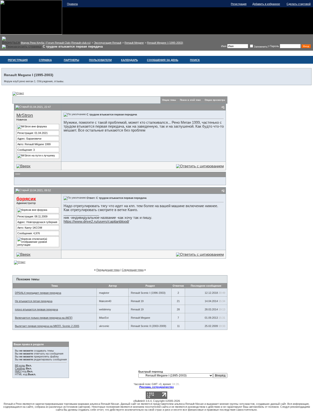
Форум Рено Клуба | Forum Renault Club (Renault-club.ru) (56, 42)
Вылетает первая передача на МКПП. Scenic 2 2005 (47, 326)
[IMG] (18, 371)
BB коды (20, 365)
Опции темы (169, 100)
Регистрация (238, 3)
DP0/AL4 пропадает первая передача (38, 292)
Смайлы (20, 368)
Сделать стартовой (299, 3)
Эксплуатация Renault (107, 42)
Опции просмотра (215, 100)
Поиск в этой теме (190, 100)
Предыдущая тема (108, 269)
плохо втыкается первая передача (36, 309)
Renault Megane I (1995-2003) (165, 42)
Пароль (274, 46)
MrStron (24, 115)
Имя (223, 46)
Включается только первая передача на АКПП (43, 317)
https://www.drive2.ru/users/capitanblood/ (96, 222)
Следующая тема (133, 269)
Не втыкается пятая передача (33, 301)
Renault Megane (134, 42)
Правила (72, 3)
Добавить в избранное (266, 3)
